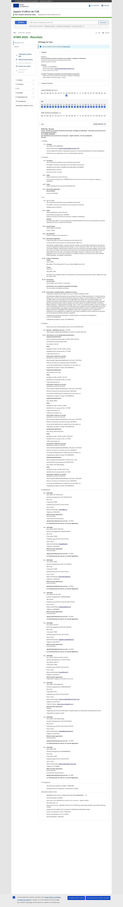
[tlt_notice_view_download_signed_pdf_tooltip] (66, 95)
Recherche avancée (49, 26)
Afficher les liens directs (25, 59)
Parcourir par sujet (77, 26)
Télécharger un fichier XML (24, 55)
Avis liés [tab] (16, 46)
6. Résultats (19, 93)
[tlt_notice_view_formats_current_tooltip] (105, 124)
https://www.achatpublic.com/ (65, 704)
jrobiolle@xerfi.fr (63, 544)
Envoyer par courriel (24, 66)
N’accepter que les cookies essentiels (98, 898)
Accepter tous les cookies (76, 898)
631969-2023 (66, 46)
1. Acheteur (19, 80)
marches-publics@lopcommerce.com (64, 68)
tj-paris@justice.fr (63, 672)
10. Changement (21, 101)
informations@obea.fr (64, 576)
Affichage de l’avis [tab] (19, 42)
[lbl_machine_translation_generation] (60, 113)
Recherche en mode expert (63, 26)
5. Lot (17, 88)
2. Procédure (19, 84)
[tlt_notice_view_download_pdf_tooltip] (42, 107)
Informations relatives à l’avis (24, 105)
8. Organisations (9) (21, 97)
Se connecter (95, 5)
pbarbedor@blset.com (65, 607)
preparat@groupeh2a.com (66, 731)
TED (14, 32)
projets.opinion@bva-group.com (67, 764)
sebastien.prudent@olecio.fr (66, 639)
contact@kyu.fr (63, 509)
